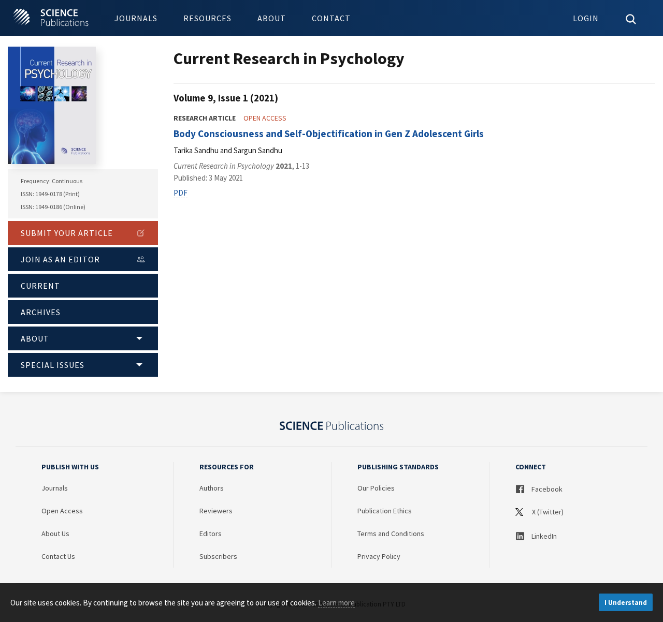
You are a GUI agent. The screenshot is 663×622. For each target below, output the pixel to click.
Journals (135, 18)
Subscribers (218, 556)
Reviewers (216, 510)
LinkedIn (543, 536)
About (271, 18)
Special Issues (52, 365)
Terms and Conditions (390, 533)
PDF (181, 193)
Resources (207, 18)
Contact (331, 18)
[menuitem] (136, 18)
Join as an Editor (60, 259)
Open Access (62, 510)
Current (40, 285)
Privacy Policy (378, 556)
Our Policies (376, 488)
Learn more (336, 603)
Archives (41, 312)
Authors (211, 488)
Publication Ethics (384, 510)
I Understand (625, 602)
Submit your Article (67, 233)
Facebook (546, 489)
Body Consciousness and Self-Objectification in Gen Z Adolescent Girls (329, 133)
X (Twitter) (547, 511)
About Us (55, 533)
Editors (210, 533)
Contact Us (58, 556)
